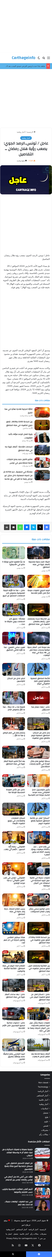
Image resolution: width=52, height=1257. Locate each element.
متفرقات (44, 1130)
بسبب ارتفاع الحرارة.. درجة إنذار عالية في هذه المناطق (14, 911)
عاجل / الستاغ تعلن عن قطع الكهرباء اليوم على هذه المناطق (40, 997)
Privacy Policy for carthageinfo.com (21, 1238)
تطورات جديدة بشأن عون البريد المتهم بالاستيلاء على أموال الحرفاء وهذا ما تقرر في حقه (39, 1027)
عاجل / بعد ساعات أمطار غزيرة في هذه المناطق (15, 996)
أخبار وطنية (21, 132)
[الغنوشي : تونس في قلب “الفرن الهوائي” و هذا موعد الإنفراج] (13, 868)
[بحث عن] (43, 59)
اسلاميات (44, 1108)
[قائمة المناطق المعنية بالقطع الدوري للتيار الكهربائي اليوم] (38, 669)
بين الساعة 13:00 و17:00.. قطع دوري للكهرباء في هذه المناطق (39, 940)
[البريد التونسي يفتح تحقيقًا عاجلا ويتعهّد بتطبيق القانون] (13, 1044)
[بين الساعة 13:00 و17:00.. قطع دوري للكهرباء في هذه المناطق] (38, 928)
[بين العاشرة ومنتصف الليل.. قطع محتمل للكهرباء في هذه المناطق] (38, 956)
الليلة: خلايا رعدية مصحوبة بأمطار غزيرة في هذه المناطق (39, 564)
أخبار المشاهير (42, 1095)
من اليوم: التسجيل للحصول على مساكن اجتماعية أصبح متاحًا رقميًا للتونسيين (18, 1166)
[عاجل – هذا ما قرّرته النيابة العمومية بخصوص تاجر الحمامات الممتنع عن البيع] (13, 581)
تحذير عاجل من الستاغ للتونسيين (16, 680)
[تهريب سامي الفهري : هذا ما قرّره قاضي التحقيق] (13, 638)
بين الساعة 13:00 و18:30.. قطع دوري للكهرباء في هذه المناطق (19, 423)
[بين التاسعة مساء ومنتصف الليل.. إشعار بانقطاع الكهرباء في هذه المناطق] (38, 609)
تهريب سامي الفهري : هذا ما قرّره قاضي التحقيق (14, 649)
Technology (43, 1087)
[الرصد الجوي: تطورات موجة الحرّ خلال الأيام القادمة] (38, 581)
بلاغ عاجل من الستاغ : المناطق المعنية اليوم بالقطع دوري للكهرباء (40, 735)
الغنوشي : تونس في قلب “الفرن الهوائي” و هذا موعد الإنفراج (14, 880)
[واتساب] (20, 527)
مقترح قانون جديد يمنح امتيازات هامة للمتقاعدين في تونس (19, 461)
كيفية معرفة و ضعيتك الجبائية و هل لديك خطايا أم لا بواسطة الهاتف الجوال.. (17, 1152)
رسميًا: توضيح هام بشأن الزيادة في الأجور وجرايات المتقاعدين (39, 763)
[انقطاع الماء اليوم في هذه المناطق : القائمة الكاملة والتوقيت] (13, 956)
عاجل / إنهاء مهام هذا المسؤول (40, 708)
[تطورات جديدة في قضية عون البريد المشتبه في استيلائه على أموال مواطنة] (38, 868)
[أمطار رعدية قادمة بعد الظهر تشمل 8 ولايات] (38, 1044)
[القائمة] (48, 59)
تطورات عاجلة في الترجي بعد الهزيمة (30, 66)
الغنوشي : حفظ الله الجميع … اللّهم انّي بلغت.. (14, 848)
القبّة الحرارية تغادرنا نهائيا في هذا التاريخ (18, 411)
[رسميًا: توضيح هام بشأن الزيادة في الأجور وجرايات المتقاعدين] (38, 752)
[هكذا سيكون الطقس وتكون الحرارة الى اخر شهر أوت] (13, 928)
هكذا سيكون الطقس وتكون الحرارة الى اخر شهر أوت (14, 940)
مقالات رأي (43, 1134)
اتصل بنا (9, 1234)
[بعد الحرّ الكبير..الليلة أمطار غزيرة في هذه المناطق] (13, 752)
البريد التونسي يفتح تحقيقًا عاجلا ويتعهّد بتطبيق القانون (14, 1056)
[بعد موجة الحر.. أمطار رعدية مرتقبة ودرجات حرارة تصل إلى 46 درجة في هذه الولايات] (38, 638)
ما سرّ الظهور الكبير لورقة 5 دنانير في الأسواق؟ (13, 563)
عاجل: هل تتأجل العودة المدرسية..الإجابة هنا (15, 791)
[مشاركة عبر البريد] (13, 527)
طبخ (46, 1117)
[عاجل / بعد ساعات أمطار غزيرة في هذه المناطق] (13, 985)
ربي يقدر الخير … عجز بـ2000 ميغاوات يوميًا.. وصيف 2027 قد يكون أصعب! (40, 851)
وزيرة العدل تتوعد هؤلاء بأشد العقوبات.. (20, 436)
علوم (46, 1121)
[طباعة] (7, 527)
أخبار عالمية (43, 1100)
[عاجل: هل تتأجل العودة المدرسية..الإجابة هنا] (13, 780)
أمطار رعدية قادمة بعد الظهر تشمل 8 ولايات (40, 1055)
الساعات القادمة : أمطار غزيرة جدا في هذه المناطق (18, 448)
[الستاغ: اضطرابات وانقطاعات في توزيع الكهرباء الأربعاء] (13, 809)
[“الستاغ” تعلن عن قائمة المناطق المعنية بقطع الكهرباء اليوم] (38, 809)
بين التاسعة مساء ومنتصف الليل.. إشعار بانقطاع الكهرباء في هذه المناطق (38, 621)
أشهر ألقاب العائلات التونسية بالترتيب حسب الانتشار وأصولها (17, 1190)
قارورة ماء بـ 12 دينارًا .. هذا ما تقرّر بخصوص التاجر (14, 708)
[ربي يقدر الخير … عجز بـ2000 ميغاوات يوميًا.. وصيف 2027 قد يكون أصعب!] (38, 837)
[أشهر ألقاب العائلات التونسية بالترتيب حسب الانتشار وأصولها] (42, 1193)
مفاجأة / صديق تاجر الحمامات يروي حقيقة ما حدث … (15, 621)
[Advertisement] (26, 26)
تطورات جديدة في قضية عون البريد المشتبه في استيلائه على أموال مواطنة (40, 882)
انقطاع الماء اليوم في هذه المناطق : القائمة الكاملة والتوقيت (13, 968)
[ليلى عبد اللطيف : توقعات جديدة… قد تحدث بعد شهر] (42, 1205)
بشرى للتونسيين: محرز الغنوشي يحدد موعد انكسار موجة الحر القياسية (39, 792)
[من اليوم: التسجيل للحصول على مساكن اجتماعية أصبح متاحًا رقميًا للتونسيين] (42, 1167)
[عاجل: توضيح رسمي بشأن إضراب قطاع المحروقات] (38, 899)
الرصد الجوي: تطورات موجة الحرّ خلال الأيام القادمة (39, 592)
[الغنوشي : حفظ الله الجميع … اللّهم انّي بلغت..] (13, 837)
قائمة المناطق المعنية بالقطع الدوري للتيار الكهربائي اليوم (40, 681)
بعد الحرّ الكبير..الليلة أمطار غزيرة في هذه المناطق (14, 762)
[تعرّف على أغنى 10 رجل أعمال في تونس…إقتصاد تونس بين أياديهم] (42, 1180)
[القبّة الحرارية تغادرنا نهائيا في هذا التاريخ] (42, 412)
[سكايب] (33, 527)
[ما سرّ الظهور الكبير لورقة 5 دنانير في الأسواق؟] (13, 552)
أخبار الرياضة (43, 1091)
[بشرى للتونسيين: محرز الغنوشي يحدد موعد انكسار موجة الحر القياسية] (38, 780)
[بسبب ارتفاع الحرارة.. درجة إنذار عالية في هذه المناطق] (13, 899)
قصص (45, 1126)
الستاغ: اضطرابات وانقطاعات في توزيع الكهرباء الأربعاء (16, 820)
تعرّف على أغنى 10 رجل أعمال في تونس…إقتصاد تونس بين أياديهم (18, 1178)
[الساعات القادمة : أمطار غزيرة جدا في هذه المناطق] (42, 450)
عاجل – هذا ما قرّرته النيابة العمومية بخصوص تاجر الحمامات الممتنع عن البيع (14, 593)
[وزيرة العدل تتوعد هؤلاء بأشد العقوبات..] (42, 437)
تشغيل (45, 1113)
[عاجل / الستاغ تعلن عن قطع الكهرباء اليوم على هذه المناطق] (38, 985)
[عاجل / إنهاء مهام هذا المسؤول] (38, 697)
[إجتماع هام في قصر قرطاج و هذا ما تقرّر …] (13, 723)
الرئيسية (30, 132)
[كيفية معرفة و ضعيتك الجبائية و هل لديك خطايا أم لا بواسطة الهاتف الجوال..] (42, 1153)
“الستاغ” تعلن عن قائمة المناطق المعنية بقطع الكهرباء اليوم (40, 820)
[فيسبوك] (47, 527)
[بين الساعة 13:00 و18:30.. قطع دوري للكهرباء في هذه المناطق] (42, 425)
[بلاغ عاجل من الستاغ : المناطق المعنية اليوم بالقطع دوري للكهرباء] (38, 723)
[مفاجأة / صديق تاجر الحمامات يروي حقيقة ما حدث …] (13, 609)
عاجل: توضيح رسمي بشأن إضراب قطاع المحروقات (39, 910)
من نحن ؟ (42, 1238)
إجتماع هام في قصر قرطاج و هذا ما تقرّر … (14, 734)
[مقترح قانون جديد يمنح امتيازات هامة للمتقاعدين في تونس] (42, 462)
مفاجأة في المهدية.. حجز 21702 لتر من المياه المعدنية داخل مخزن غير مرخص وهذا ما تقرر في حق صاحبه (17, 475)
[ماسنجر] (27, 527)
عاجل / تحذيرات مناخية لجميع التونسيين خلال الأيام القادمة (13, 1025)
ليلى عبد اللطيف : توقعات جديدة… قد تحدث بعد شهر (18, 1203)
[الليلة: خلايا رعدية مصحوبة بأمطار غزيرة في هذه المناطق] (38, 552)
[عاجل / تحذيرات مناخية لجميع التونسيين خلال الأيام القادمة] (13, 1013)
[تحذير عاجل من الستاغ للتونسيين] (13, 669)
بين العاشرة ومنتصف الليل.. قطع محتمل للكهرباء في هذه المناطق (39, 968)
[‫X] (40, 527)
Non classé (43, 1082)
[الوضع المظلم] (38, 59)
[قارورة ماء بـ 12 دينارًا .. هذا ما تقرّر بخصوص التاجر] (13, 697)
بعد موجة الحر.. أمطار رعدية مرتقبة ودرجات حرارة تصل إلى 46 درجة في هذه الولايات (38, 651)
